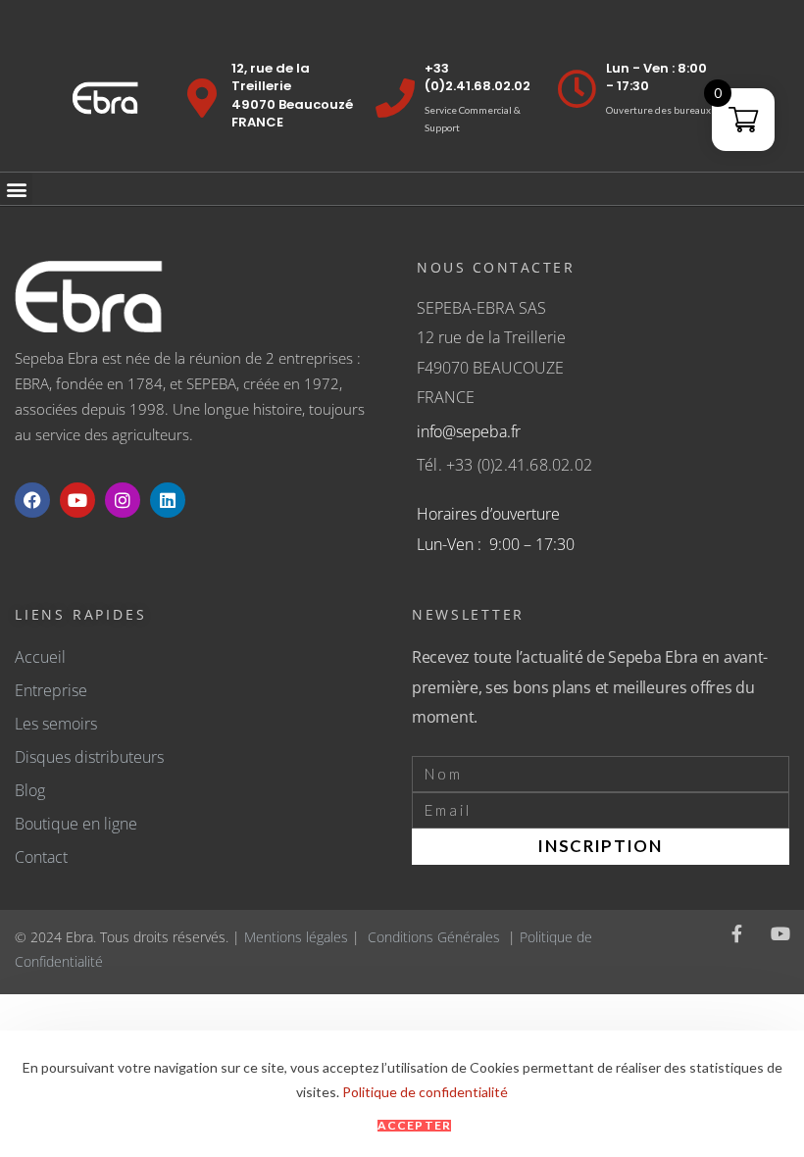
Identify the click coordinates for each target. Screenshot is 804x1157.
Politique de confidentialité (425, 1091)
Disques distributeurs (89, 757)
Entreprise (51, 690)
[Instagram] (122, 500)
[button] (16, 189)
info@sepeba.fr (469, 431)
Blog (30, 790)
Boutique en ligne (76, 823)
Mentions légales (296, 937)
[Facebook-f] (737, 933)
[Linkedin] (167, 500)
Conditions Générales (434, 937)
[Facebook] (32, 500)
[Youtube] (77, 500)
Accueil (40, 657)
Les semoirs (56, 723)
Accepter (414, 1125)
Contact (41, 857)
